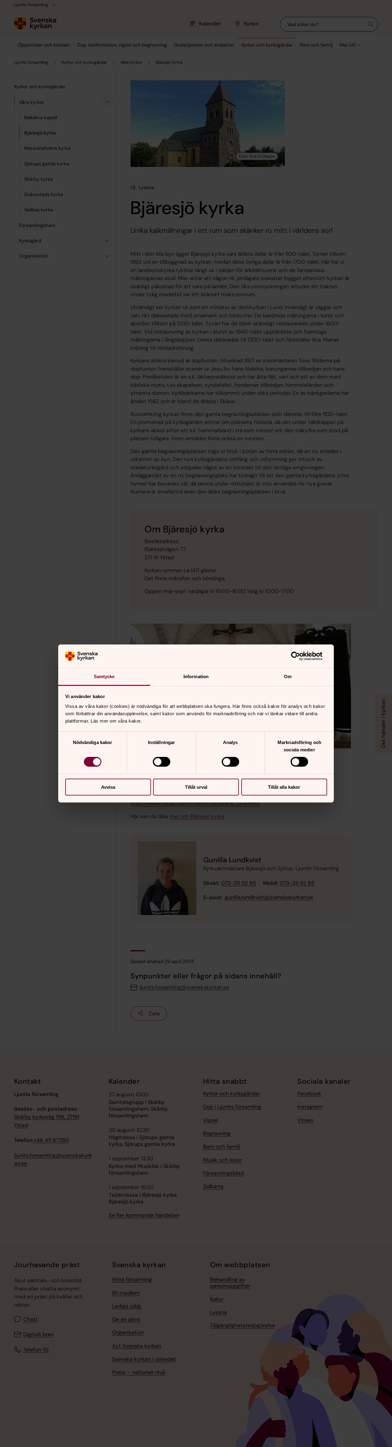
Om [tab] (288, 676)
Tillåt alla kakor (284, 787)
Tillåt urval (196, 787)
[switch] (161, 762)
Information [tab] (196, 676)
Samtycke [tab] (104, 676)
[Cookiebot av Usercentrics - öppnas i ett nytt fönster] (300, 656)
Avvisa (108, 787)
